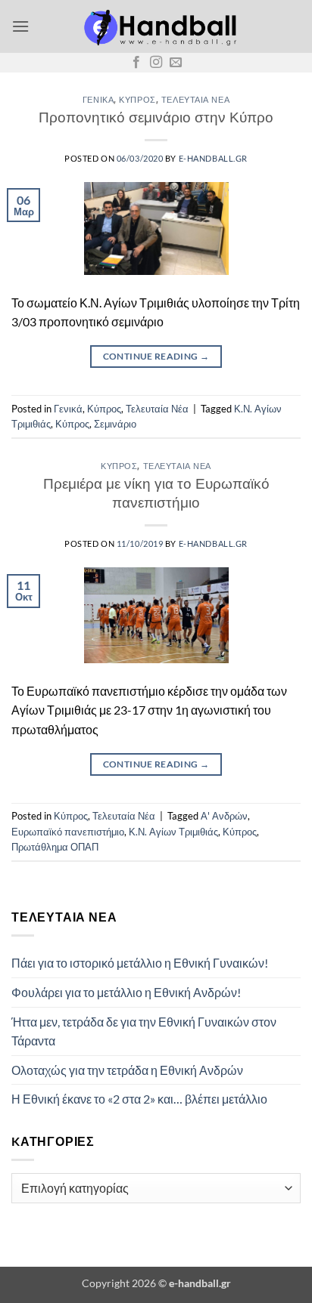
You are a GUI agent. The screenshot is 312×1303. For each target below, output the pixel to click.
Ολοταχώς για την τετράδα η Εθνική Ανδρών (127, 1070)
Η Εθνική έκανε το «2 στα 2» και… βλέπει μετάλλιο (139, 1098)
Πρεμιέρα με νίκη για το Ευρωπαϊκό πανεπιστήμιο (156, 492)
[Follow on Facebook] (136, 62)
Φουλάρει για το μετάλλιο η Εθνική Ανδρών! (126, 992)
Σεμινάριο (115, 424)
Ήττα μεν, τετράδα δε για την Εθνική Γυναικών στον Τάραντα (143, 1031)
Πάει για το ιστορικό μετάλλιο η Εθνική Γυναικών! (139, 963)
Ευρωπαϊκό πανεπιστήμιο (67, 832)
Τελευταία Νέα (195, 99)
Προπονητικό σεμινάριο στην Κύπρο (156, 116)
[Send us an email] (176, 62)
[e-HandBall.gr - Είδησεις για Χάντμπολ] (157, 26)
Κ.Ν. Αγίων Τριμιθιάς (173, 832)
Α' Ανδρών (224, 816)
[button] (20, 26)
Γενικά (98, 99)
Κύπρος (137, 99)
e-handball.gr (213, 158)
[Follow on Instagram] (156, 62)
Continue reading (156, 356)
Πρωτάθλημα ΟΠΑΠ (54, 847)
